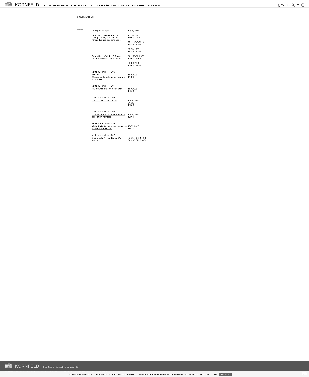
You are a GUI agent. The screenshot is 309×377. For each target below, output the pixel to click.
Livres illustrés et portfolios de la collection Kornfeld (108, 115)
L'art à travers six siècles (104, 100)
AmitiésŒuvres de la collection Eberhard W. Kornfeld (109, 77)
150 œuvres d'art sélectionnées (108, 89)
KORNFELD (27, 4)
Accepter (225, 374)
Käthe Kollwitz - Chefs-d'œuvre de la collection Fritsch (109, 127)
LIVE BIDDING (155, 5)
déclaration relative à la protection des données (197, 374)
